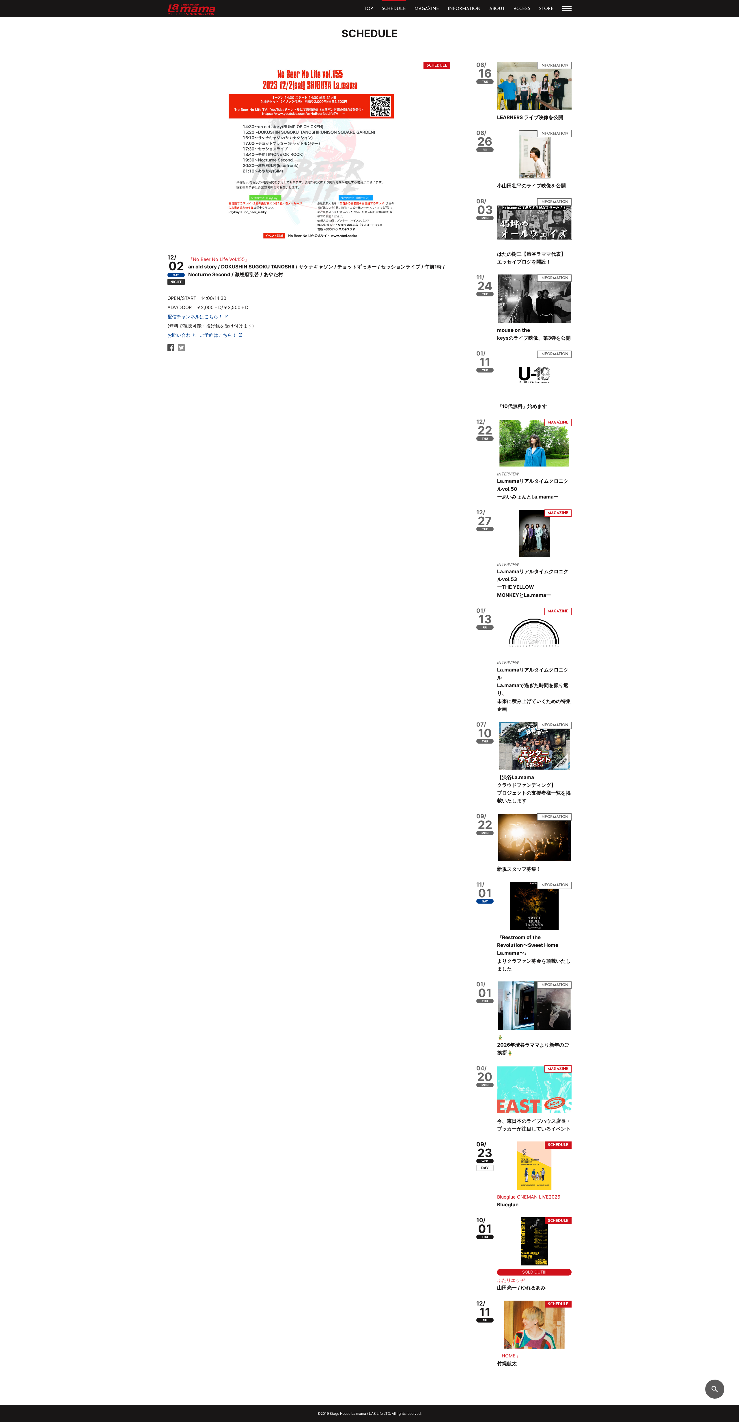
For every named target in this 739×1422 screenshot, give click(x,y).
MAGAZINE (427, 9)
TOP (368, 9)
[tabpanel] (308, 153)
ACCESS (522, 9)
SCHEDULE (394, 9)
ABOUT (497, 9)
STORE (546, 9)
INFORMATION (464, 9)
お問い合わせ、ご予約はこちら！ (202, 335)
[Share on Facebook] (170, 349)
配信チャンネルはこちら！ (195, 316)
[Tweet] (181, 349)
